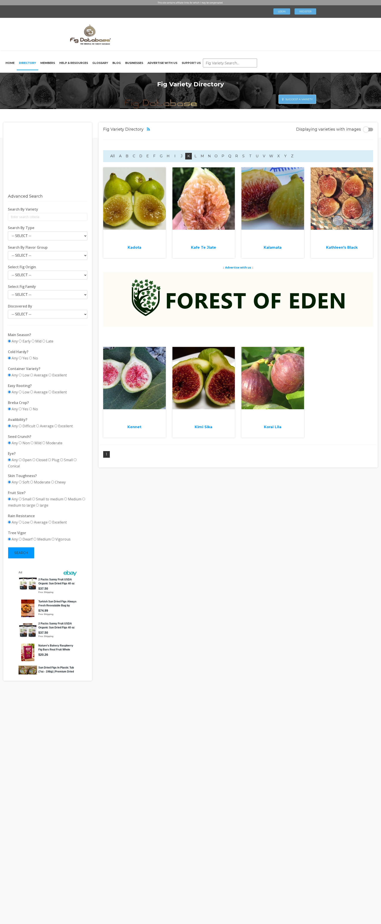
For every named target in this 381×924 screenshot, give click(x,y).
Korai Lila (272, 427)
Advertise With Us (162, 63)
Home (10, 63)
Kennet (134, 427)
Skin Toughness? (22, 475)
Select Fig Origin (22, 267)
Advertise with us (238, 267)
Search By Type (21, 227)
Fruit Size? (17, 492)
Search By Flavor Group (28, 247)
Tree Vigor (17, 532)
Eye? (12, 453)
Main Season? (19, 334)
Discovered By (20, 306)
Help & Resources (73, 63)
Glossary (100, 63)
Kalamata (273, 247)
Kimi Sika (203, 427)
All (112, 156)
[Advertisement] (211, 33)
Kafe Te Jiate (203, 247)
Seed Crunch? (19, 436)
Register (305, 11)
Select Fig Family (22, 286)
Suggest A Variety (299, 99)
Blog (116, 63)
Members (47, 63)
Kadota (134, 247)
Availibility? (17, 419)
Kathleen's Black (342, 247)
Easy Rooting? (20, 385)
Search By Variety (23, 209)
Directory (27, 63)
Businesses (134, 63)
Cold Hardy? (18, 351)
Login (282, 11)
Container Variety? (24, 368)
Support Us (191, 63)
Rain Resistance (21, 515)
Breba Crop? (18, 402)
